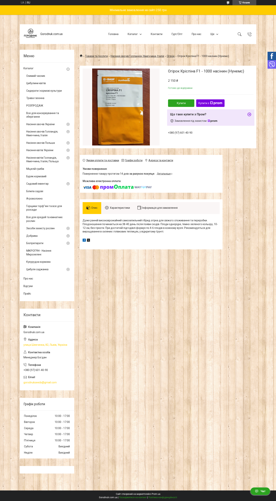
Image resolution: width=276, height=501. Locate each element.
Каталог (133, 34)
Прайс (27, 293)
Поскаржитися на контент (133, 497)
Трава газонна (35, 98)
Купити (181, 103)
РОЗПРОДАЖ (34, 105)
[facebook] (84, 240)
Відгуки (28, 286)
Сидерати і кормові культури (44, 90)
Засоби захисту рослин (40, 228)
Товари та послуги (96, 56)
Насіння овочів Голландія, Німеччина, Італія (137, 56)
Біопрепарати (34, 243)
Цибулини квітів (36, 83)
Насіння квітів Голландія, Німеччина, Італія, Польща (42, 159)
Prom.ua (156, 494)
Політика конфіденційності (162, 497)
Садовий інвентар (37, 183)
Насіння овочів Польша (40, 142)
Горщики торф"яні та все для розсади (44, 208)
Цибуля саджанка (37, 269)
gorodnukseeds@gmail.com (40, 382)
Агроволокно (34, 198)
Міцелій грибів (35, 168)
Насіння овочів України (40, 124)
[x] (88, 240)
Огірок (171, 56)
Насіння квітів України (39, 150)
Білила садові (34, 191)
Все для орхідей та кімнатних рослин (44, 219)
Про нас (196, 34)
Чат (263, 491)
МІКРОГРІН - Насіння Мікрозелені (38, 252)
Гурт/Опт (177, 34)
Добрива (32, 235)
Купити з (203, 103)
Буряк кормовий (36, 176)
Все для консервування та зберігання (42, 115)
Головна (113, 34)
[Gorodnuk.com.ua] (30, 34)
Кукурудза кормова (38, 261)
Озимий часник (35, 75)
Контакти (156, 34)
